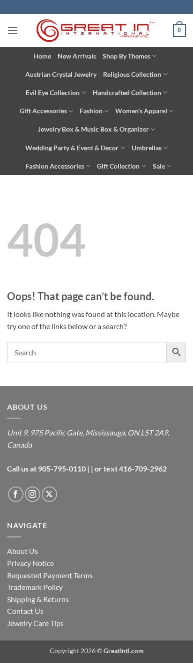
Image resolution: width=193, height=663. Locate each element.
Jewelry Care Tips (35, 623)
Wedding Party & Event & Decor (72, 148)
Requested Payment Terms (50, 575)
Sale (159, 166)
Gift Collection (118, 166)
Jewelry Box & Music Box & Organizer (93, 129)
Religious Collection (132, 74)
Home (42, 56)
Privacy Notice (30, 563)
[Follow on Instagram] (32, 494)
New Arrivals (77, 56)
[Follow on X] (49, 494)
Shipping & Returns (38, 599)
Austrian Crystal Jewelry (60, 74)
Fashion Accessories (54, 166)
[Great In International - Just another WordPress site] (97, 30)
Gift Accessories (43, 111)
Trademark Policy (35, 586)
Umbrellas (147, 148)
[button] (12, 30)
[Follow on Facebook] (15, 494)
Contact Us (25, 610)
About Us (22, 550)
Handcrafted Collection (127, 92)
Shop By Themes (126, 56)
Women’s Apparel (141, 111)
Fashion (91, 111)
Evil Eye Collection (53, 92)
